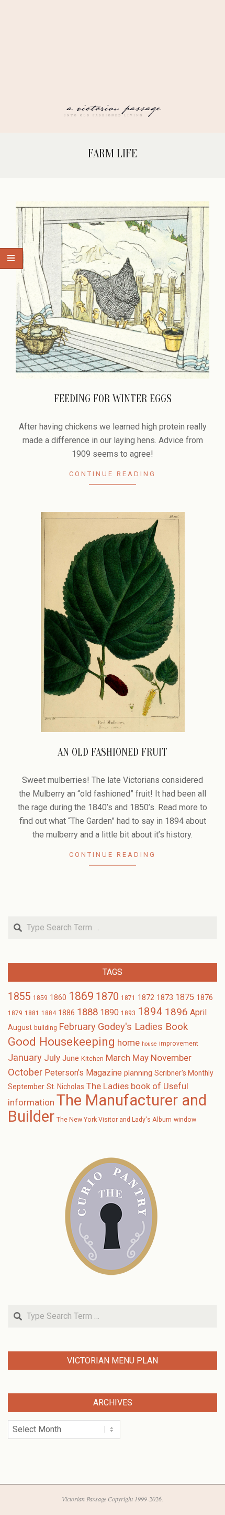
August (20, 1027)
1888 (87, 1012)
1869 (81, 996)
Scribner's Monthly (183, 1073)
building (45, 1028)
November (171, 1057)
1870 (107, 996)
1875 (184, 997)
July (52, 1057)
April (198, 1012)
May (140, 1058)
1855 (19, 997)
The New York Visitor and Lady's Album (114, 1119)
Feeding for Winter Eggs (113, 399)
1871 (128, 998)
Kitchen (92, 1058)
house (149, 1043)
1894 (150, 1011)
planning (138, 1073)
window (185, 1119)
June (70, 1058)
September (26, 1086)
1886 (66, 1012)
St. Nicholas (65, 1086)
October (25, 1072)
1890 (109, 1012)
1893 (128, 1013)
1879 (15, 1013)
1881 (32, 1013)
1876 (204, 997)
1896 (176, 1012)
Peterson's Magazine (83, 1073)
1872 (146, 997)
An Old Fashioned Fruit (112, 752)
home (128, 1042)
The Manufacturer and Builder (107, 1108)
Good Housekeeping (61, 1041)
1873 (164, 997)
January (25, 1057)
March (118, 1058)
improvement (178, 1043)
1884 (48, 1013)
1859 (40, 998)
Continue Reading (112, 474)
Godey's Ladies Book (143, 1027)
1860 (58, 997)
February (77, 1026)
